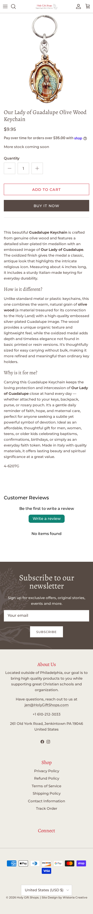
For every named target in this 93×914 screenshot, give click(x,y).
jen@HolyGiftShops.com (47, 705)
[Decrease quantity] (9, 168)
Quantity (12, 158)
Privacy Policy (46, 771)
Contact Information (46, 801)
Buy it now (47, 206)
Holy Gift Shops (28, 897)
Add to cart (46, 189)
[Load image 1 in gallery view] (46, 59)
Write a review (47, 518)
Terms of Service (46, 786)
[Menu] (5, 6)
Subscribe (46, 632)
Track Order (46, 808)
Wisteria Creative (75, 897)
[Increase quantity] (37, 168)
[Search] (15, 6)
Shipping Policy (47, 793)
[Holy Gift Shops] (46, 6)
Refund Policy (46, 778)
